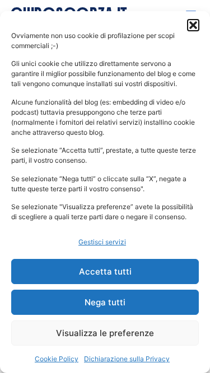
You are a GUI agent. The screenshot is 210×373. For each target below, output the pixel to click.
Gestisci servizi (102, 242)
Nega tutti (105, 302)
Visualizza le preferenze (105, 333)
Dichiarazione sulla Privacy (127, 359)
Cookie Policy (56, 359)
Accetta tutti (105, 271)
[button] (193, 25)
